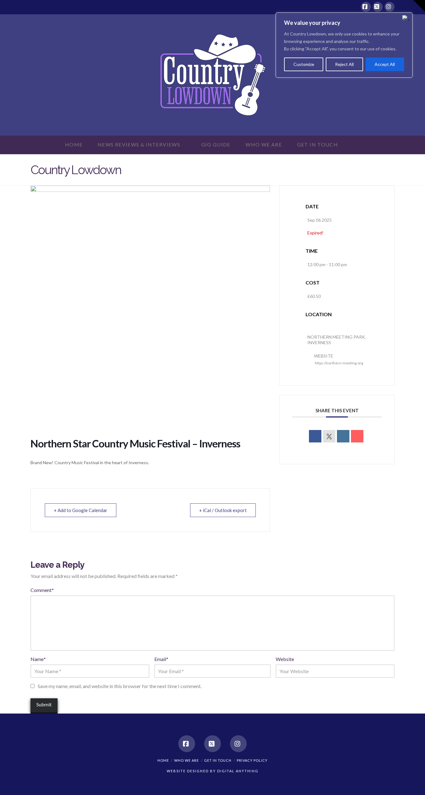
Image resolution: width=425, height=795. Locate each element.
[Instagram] (390, 7)
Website (285, 659)
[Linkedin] (343, 436)
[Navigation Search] (356, 145)
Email (161, 659)
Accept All (385, 64)
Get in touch (217, 760)
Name (38, 659)
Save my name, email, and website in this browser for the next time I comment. (120, 686)
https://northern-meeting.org (339, 363)
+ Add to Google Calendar (80, 510)
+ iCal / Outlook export (223, 510)
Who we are (186, 760)
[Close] (406, 17)
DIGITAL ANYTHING (237, 771)
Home (163, 760)
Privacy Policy (252, 760)
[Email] (357, 436)
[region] (344, 45)
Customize (303, 64)
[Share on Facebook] (315, 436)
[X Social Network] (329, 436)
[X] (378, 7)
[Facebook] (366, 7)
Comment (42, 590)
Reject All (344, 64)
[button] (419, 6)
